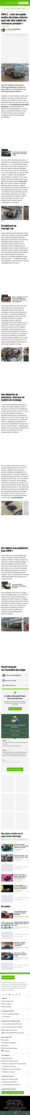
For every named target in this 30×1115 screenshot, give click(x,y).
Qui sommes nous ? (8, 1001)
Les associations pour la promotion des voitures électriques (20, 913)
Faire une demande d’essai (10, 1061)
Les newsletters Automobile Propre (12, 1024)
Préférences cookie (10, 1101)
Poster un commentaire (15, 730)
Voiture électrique (5, 26)
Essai (15, 839)
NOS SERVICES (5, 1055)
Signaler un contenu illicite (13, 1104)
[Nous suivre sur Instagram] (13, 994)
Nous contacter (7, 1004)
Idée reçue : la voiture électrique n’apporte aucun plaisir (19, 944)
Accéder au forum (15, 734)
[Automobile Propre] (11, 3)
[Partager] (27, 1113)
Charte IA (19, 1103)
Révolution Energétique (9, 1042)
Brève (26, 839)
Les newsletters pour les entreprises (13, 1027)
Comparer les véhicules (9, 1066)
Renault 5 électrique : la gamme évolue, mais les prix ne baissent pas (20, 876)
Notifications (20, 1101)
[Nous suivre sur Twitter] (6, 994)
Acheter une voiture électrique (10, 1079)
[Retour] (3, 1113)
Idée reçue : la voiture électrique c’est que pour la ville (20, 954)
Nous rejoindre (7, 1006)
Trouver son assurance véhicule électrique (14, 1063)
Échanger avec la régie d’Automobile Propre (13, 1092)
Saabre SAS (21, 1108)
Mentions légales (11, 1103)
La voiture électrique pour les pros (11, 1084)
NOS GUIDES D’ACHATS (8, 1076)
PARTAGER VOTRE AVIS (8, 1011)
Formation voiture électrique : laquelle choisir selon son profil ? (21, 923)
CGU (22, 1104)
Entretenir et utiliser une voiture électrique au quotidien (22, 947)
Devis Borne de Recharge (10, 1048)
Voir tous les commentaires (15, 769)
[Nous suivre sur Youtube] (9, 994)
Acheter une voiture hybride (9, 1082)
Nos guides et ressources (10, 1030)
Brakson (20, 1110)
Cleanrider (6, 1040)
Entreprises (4, 839)
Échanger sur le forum (9, 1072)
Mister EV (5, 1045)
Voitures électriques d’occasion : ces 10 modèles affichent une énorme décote (21, 846)
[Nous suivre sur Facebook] (3, 994)
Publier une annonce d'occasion (12, 1069)
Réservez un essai (23, 2)
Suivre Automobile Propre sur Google (14, 1032)
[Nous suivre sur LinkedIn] (19, 994)
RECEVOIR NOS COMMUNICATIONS (11, 1021)
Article (10, 839)
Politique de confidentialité (14, 1100)
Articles (8, 11)
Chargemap (6, 1051)
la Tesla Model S (17, 497)
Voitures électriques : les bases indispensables (22, 916)
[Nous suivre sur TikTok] (16, 994)
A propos (4, 998)
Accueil (3, 11)
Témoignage (20, 839)
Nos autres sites (7, 1037)
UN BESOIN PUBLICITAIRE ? (9, 1089)
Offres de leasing (7, 1058)
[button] (15, 755)
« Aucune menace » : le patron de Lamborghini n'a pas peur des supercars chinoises (21, 886)
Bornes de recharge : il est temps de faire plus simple (21, 856)
